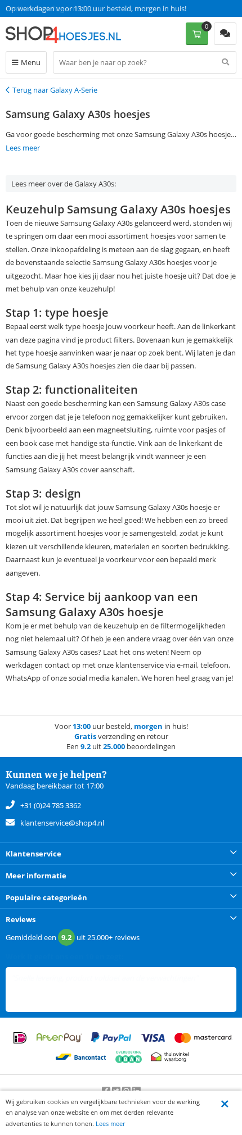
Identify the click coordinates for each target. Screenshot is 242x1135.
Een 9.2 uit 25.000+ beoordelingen (62, 8)
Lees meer (110, 1123)
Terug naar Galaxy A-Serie (54, 90)
